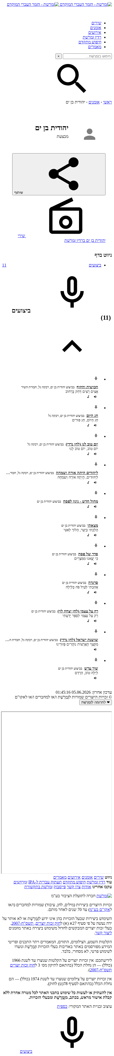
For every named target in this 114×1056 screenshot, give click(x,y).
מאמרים (94, 46)
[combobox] (87, 56)
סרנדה (93, 582)
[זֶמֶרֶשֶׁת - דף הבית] (104, 895)
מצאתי (92, 525)
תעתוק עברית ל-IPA (45, 882)
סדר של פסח (88, 554)
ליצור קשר (103, 933)
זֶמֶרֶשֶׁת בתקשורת (38, 886)
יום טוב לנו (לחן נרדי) (82, 444)
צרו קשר (74, 886)
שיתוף (19, 193)
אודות (86, 886)
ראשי (107, 102)
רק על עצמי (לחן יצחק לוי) (78, 611)
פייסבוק (60, 886)
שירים (96, 23)
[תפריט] (107, 11)
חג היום (92, 415)
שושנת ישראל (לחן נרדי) (79, 640)
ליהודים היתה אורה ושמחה (77, 473)
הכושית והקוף (87, 387)
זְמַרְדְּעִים (20, 882)
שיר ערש (91, 668)
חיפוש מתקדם (89, 42)
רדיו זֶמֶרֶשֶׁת (96, 882)
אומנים (95, 27)
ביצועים (51, 265)
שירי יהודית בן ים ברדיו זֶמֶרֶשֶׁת (62, 238)
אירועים (94, 32)
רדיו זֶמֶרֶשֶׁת (92, 37)
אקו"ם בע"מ (100, 909)
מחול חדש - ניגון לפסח (80, 501)
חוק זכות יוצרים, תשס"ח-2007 (35, 923)
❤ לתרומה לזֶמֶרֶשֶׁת (95, 702)
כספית (62, 1006)
